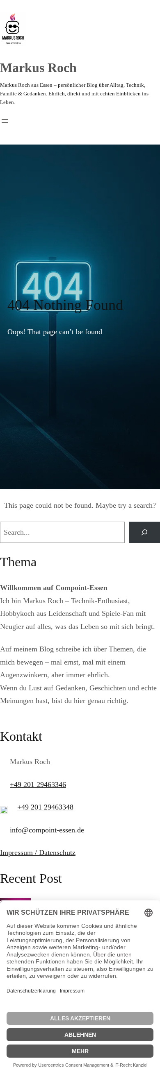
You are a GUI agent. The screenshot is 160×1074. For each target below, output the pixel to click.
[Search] (144, 532)
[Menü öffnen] (5, 121)
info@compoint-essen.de (47, 830)
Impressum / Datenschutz (37, 852)
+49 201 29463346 (38, 784)
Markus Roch (38, 67)
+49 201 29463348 (45, 807)
